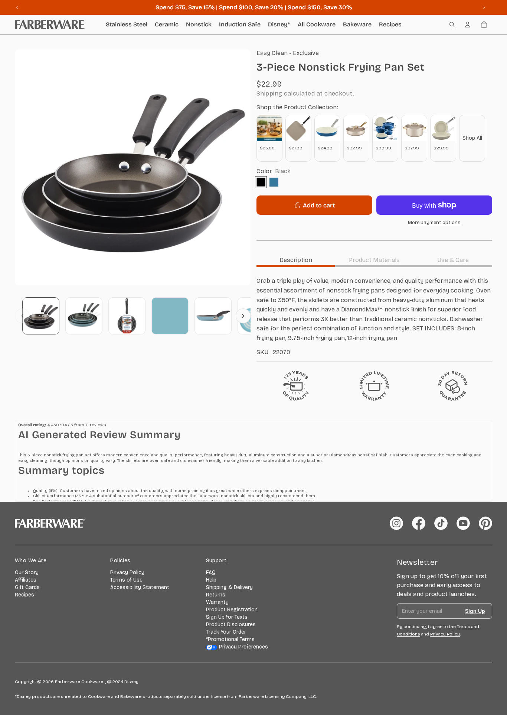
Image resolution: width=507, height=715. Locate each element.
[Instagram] (396, 523)
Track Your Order (226, 632)
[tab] (295, 260)
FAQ (211, 572)
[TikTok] (441, 523)
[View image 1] (40, 315)
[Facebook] (418, 523)
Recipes (24, 595)
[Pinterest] (485, 523)
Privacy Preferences (243, 647)
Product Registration (232, 609)
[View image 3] (126, 315)
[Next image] (243, 315)
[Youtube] (463, 523)
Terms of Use (126, 580)
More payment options (434, 223)
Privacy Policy (127, 572)
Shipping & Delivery (229, 587)
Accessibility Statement (139, 587)
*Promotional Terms (230, 639)
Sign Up (475, 611)
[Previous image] (22, 315)
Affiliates (25, 580)
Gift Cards (27, 587)
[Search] (452, 24)
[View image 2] (83, 315)
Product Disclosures (231, 624)
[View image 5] (213, 315)
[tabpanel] (374, 316)
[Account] (467, 24)
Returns (215, 595)
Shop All (472, 138)
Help (211, 580)
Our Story (27, 572)
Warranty (217, 602)
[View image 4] (170, 315)
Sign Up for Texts (227, 617)
